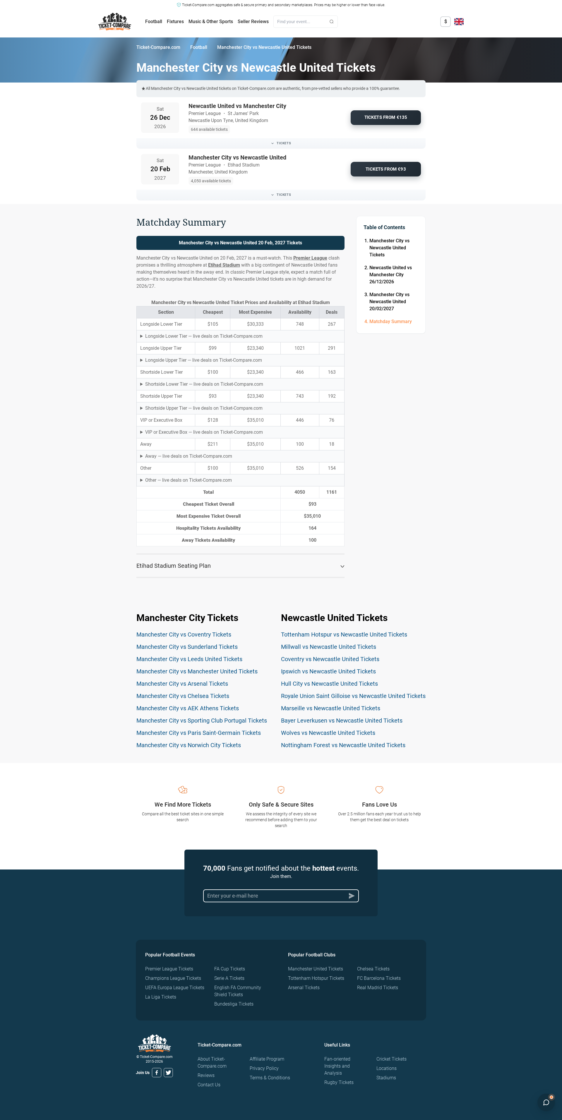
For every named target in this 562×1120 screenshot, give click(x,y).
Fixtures (175, 21)
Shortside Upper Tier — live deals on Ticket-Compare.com (204, 408)
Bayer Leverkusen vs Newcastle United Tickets (341, 720)
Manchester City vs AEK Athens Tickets (187, 708)
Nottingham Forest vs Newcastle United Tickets (343, 745)
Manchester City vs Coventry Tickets (183, 634)
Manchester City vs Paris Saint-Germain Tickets (198, 732)
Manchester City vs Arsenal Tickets (182, 683)
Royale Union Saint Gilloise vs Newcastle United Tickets (353, 695)
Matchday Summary (390, 321)
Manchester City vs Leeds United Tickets (189, 659)
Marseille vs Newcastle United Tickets (330, 708)
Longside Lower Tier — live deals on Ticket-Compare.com (204, 336)
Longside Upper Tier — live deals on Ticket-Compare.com (203, 360)
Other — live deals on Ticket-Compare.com (188, 480)
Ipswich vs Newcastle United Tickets (328, 671)
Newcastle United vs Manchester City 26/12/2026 (390, 274)
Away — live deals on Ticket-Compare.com (188, 456)
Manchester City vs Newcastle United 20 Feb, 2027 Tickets (240, 243)
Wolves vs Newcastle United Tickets (328, 732)
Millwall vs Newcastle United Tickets (328, 646)
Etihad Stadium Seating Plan (173, 565)
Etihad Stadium (224, 265)
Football (153, 21)
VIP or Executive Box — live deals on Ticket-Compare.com (204, 432)
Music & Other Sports (211, 21)
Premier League (310, 258)
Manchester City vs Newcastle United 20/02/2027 (389, 301)
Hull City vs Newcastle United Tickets (329, 683)
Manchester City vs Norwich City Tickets (188, 745)
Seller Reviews (253, 21)
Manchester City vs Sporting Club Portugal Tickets (201, 720)
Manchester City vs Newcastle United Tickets (389, 248)
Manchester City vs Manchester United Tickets (197, 671)
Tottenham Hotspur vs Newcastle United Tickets (344, 634)
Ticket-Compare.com (158, 47)
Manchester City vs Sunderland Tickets (187, 646)
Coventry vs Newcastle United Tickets (330, 659)
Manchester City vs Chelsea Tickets (182, 695)
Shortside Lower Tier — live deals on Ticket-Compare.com (204, 384)
